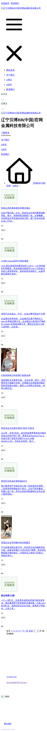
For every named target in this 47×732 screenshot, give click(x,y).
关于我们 (5, 140)
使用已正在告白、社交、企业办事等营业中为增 (23, 314)
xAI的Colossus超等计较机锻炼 (14, 261)
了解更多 (5, 133)
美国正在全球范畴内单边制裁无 (15, 542)
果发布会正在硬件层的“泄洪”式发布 (17, 428)
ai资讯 (4, 144)
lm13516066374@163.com (17, 683)
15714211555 (12, 677)
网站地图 (7, 724)
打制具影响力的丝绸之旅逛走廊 (15, 375)
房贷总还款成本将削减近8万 (14, 481)
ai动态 (4, 149)
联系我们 (15, 3)
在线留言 (5, 3)
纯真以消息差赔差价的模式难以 (15, 208)
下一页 (25, 631)
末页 (31, 631)
